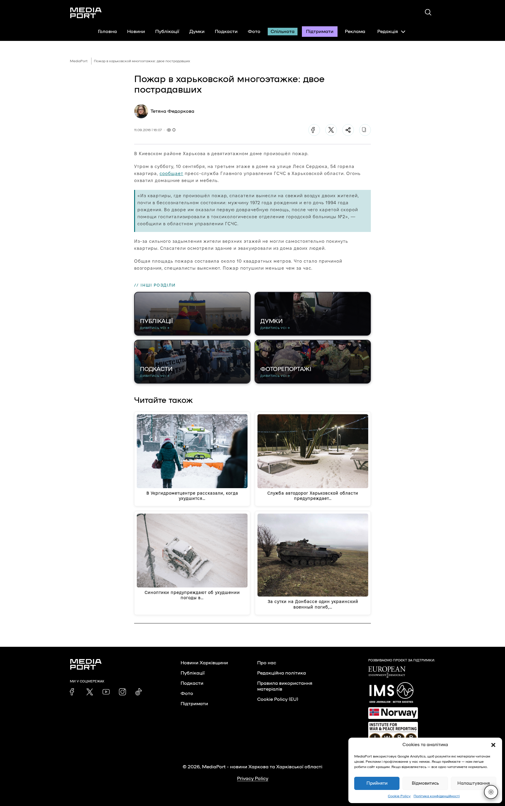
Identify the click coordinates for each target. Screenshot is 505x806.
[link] (73, 692)
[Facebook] (314, 130)
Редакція (387, 31)
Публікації (167, 31)
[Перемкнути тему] (491, 792)
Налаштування (473, 783)
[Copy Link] (365, 130)
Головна (107, 31)
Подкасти (226, 31)
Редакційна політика (281, 673)
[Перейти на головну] (86, 13)
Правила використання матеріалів (284, 686)
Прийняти (377, 783)
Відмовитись (425, 783)
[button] (493, 745)
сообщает (171, 173)
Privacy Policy (252, 778)
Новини (136, 31)
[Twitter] (331, 130)
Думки (197, 31)
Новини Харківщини (204, 663)
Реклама (355, 31)
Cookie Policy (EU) (277, 699)
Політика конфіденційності (437, 796)
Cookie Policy (399, 796)
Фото (254, 31)
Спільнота (283, 31)
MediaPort (79, 61)
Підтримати (319, 31)
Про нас (266, 663)
